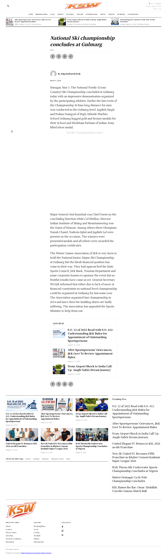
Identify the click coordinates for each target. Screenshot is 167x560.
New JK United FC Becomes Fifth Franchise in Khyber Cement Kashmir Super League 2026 (56, 446)
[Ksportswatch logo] (83, 5)
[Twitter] (62, 535)
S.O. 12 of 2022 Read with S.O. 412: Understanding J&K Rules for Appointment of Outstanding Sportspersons (90, 335)
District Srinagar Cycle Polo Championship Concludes (129, 479)
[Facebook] (52, 56)
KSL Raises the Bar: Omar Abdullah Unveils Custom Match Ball (134, 489)
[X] (58, 56)
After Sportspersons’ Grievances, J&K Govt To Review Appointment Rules (33, 21)
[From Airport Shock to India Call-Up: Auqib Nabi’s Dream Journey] (62, 22)
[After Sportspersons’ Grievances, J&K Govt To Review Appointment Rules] (9, 22)
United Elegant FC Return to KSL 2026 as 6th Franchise (137, 21)
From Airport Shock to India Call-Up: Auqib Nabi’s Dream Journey (86, 21)
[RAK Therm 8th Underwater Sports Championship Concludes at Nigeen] (92, 434)
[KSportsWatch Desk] (54, 73)
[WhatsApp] (64, 56)
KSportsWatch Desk (70, 73)
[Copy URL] (70, 56)
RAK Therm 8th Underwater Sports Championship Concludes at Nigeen (91, 446)
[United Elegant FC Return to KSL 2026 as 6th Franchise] (115, 22)
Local (52, 50)
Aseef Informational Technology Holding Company (36, 553)
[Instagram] (62, 531)
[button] (8, 6)
